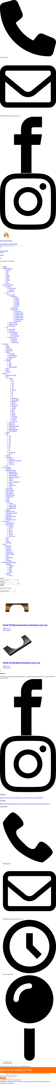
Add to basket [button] (7, 630)
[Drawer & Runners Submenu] (13, 285)
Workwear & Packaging (9, 562)
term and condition (15, 1080)
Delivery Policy (4, 798)
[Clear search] (18, 580)
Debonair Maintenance (43, 804)
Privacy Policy (20, 798)
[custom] (28, 791)
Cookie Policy (27, 798)
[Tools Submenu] (6, 544)
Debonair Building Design (7, 804)
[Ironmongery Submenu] (10, 467)
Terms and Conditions (37, 798)
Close (5, 267)
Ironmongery (6, 467)
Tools (4, 544)
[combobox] (8, 583)
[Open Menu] (0, 264)
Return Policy (12, 798)
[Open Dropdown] (19, 583)
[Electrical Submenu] (8, 344)
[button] (0, 247)
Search (2, 246)
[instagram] (28, 229)
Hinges (5, 373)
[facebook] (28, 172)
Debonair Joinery (19, 804)
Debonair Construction (30, 804)
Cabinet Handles (7, 268)
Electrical (5, 344)
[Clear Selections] (18, 583)
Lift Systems (6, 521)
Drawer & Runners (8, 285)
